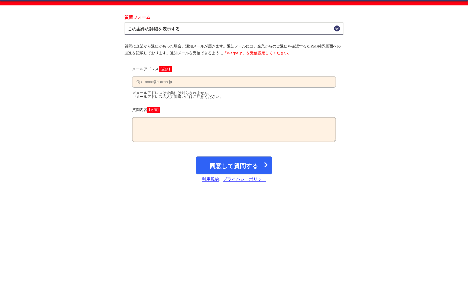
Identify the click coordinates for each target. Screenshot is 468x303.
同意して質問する (234, 165)
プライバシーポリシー (244, 179)
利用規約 (210, 179)
